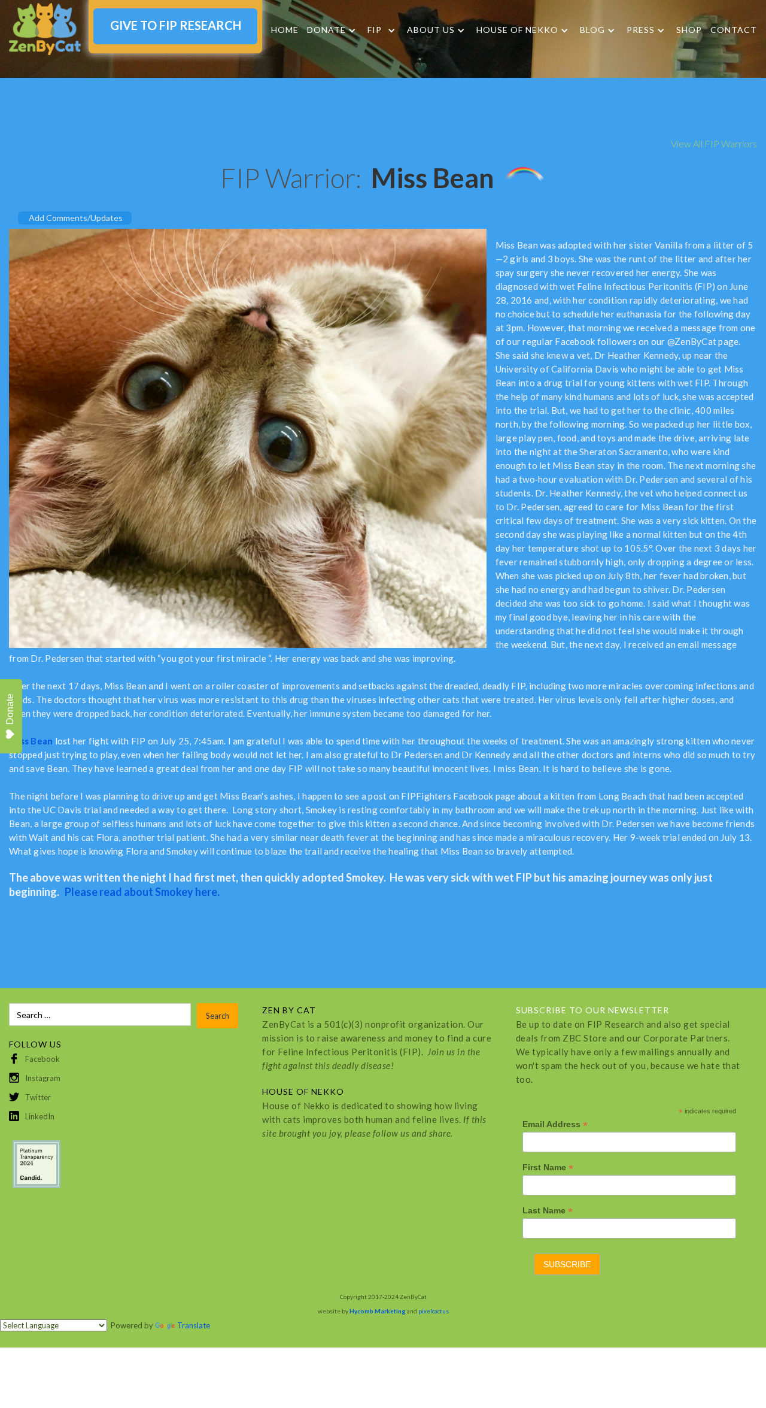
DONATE (326, 30)
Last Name (547, 1210)
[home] (45, 29)
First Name (547, 1167)
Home (285, 30)
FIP (374, 30)
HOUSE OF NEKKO (517, 30)
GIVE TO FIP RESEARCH (175, 25)
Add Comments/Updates (76, 218)
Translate (193, 1325)
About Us (431, 30)
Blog (592, 30)
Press (641, 30)
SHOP (689, 30)
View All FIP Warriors (714, 143)
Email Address (555, 1124)
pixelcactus (433, 1311)
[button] (331, 30)
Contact (733, 30)
